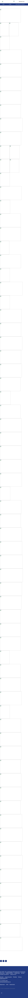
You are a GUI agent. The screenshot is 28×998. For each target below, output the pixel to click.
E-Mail (6, 961)
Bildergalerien (20, 4)
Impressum (2, 984)
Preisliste (15, 977)
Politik (2, 973)
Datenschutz (12, 984)
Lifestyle (13, 974)
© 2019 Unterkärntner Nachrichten (7, 988)
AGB (7, 984)
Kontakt (1, 977)
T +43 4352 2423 (4, 980)
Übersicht (22, 1)
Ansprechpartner (8, 977)
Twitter (3, 961)
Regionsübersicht (3, 978)
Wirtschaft (9, 973)
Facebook (1, 961)
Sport (23, 973)
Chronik (17, 973)
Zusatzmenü (1, 993)
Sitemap (20, 977)
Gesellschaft (4, 974)
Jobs (10, 4)
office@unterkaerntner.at (5, 982)
